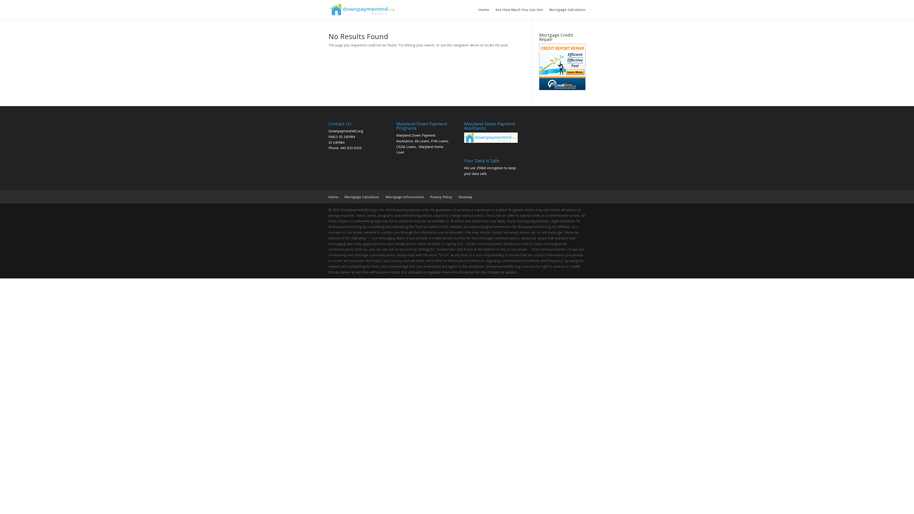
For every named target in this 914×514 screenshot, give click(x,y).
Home (484, 10)
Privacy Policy (441, 197)
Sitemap (465, 197)
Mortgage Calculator (567, 10)
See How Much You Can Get (519, 10)
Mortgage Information (405, 197)
